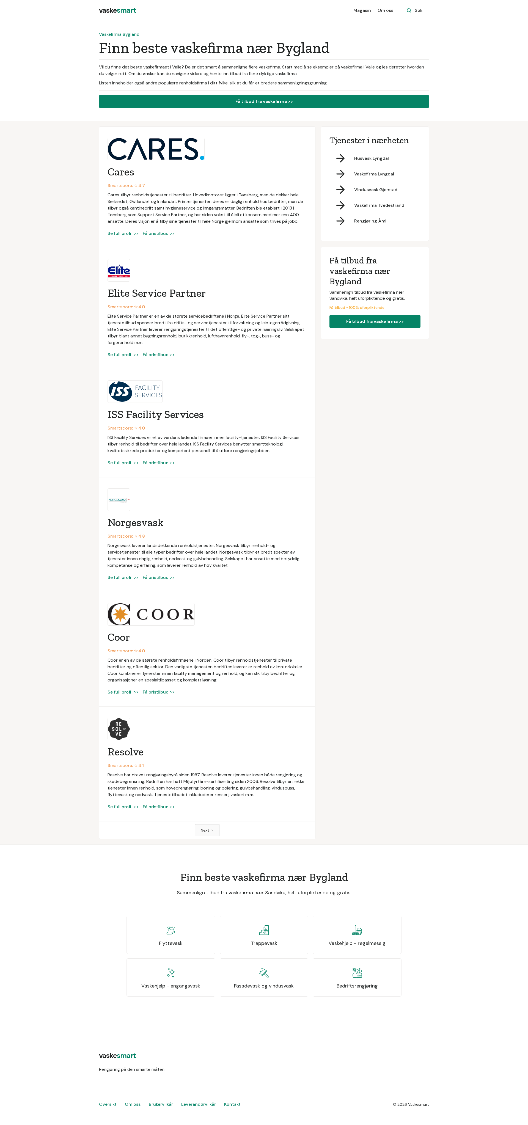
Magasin (362, 10)
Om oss (385, 10)
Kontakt (232, 1104)
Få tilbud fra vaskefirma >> (264, 101)
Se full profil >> (123, 233)
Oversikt (108, 1104)
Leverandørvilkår (198, 1104)
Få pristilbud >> (159, 233)
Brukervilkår (161, 1104)
